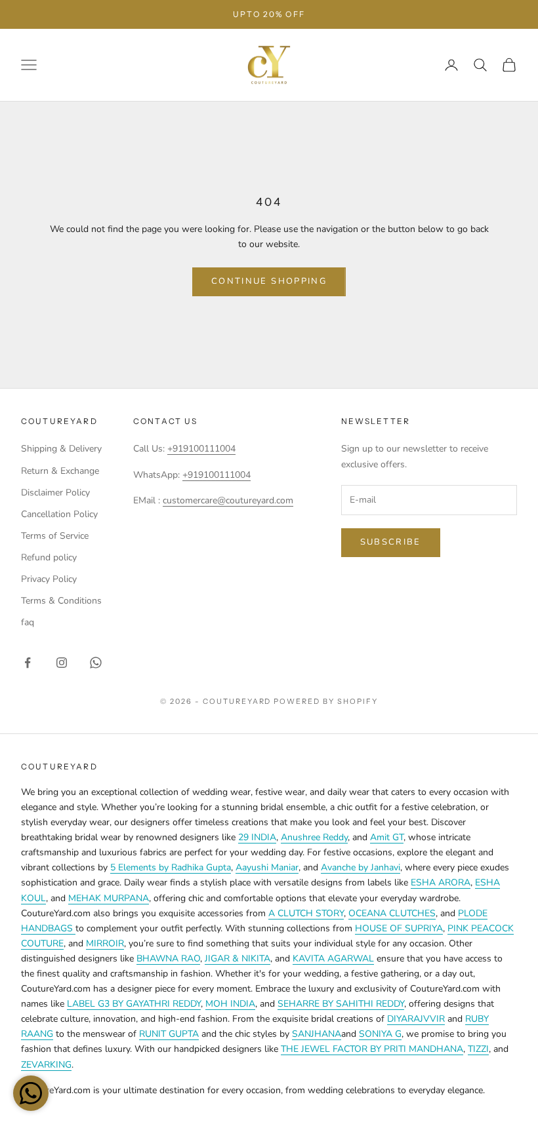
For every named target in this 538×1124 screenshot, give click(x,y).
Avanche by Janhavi (360, 867)
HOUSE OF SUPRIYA (399, 928)
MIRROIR (105, 943)
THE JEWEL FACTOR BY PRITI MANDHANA (372, 1049)
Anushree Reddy (314, 837)
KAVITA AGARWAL (333, 958)
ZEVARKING (46, 1064)
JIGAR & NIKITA (237, 958)
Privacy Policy (49, 579)
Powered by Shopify (326, 701)
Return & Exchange (60, 471)
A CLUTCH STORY (306, 913)
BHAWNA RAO (168, 958)
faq (27, 622)
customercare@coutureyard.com (228, 500)
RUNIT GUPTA (169, 1034)
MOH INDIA (230, 1004)
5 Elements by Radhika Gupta (170, 867)
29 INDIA (257, 837)
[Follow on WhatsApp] (95, 662)
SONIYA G (380, 1034)
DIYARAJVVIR (416, 1019)
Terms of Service (55, 536)
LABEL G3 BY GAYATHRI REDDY (134, 1004)
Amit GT (387, 837)
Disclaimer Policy (55, 492)
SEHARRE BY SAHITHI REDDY (341, 1004)
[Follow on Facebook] (27, 662)
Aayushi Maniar (267, 867)
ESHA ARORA (440, 882)
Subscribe (390, 542)
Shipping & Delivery (61, 448)
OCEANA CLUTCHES (392, 913)
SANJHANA (316, 1034)
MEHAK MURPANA (108, 898)
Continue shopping (269, 281)
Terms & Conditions (61, 600)
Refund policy (49, 557)
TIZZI (478, 1049)
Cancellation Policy (59, 514)
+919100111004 (201, 448)
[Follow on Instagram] (61, 662)
